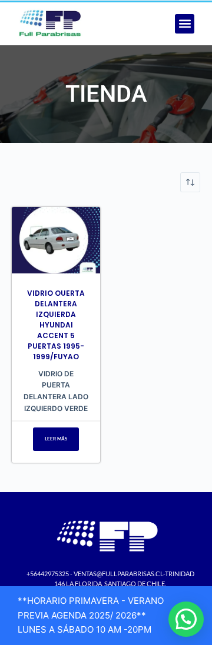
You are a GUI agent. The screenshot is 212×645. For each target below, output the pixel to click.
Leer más (56, 439)
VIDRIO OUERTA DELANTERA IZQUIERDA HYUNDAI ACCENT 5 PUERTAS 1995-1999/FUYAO (56, 325)
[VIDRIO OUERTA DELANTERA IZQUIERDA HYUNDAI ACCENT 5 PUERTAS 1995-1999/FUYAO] (56, 240)
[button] (184, 24)
